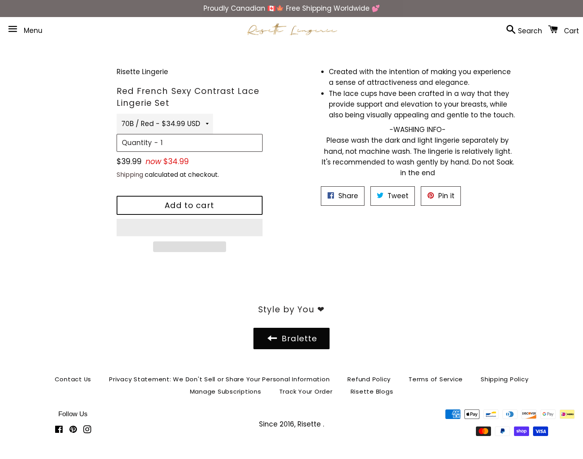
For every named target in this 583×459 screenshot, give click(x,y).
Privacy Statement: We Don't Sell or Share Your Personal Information (219, 379)
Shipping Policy (504, 379)
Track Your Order (306, 391)
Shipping (130, 174)
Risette (310, 424)
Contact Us (73, 379)
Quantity (137, 142)
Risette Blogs (372, 391)
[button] (190, 227)
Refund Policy (369, 379)
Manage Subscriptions (225, 391)
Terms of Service (435, 379)
